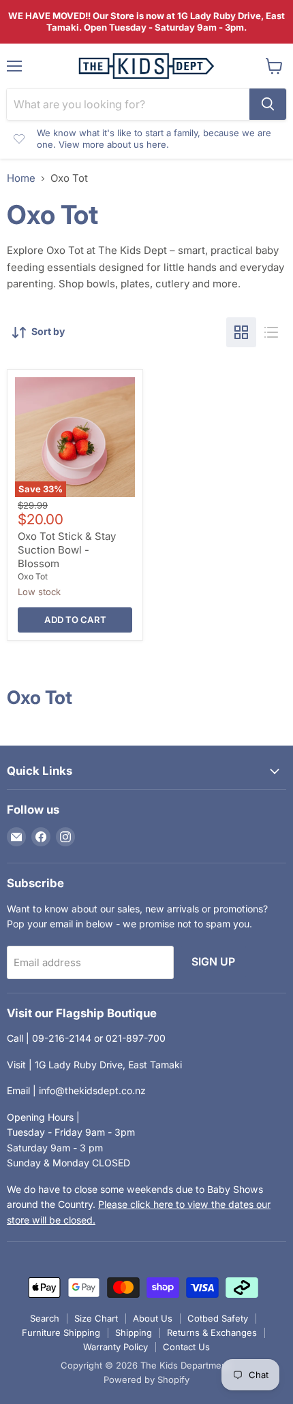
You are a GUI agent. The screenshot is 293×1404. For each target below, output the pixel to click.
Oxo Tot (33, 576)
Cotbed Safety (217, 1318)
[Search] (267, 104)
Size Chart (96, 1318)
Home (21, 178)
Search (44, 1318)
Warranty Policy (115, 1346)
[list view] (271, 332)
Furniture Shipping (61, 1332)
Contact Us (186, 1346)
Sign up (213, 961)
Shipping (133, 1332)
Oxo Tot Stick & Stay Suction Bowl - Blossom (67, 549)
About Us (152, 1318)
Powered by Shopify (146, 1379)
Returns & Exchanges (212, 1332)
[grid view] (241, 332)
